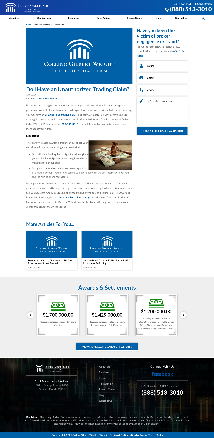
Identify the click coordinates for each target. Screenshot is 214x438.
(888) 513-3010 (190, 9)
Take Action (103, 17)
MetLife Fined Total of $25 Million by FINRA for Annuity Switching (106, 262)
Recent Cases (134, 17)
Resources (73, 17)
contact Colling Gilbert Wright (74, 197)
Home (28, 24)
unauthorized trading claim (60, 114)
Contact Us (181, 17)
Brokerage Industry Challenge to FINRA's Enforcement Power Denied (50, 262)
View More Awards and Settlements (107, 346)
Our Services (44, 17)
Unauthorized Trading (46, 98)
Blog (158, 17)
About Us (14, 17)
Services (104, 372)
